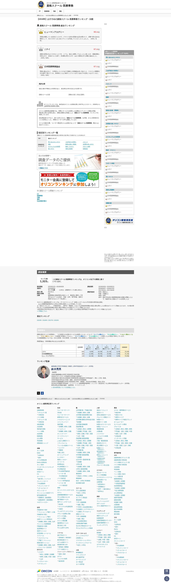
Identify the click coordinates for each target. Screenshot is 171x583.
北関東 (46, 554)
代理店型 (41, 415)
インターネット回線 (120, 438)
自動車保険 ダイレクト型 (122, 457)
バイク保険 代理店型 (120, 464)
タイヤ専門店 (80, 564)
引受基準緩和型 (120, 483)
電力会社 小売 (61, 525)
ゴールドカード (43, 488)
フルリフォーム (43, 538)
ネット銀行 (40, 464)
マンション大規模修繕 (44, 524)
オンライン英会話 (81, 497)
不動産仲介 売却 (42, 510)
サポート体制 (86, 146)
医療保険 (40, 436)
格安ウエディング (102, 515)
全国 (107, 542)
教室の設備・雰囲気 (71, 144)
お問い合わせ (85, 571)
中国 (130, 431)
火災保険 (40, 426)
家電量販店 (79, 552)
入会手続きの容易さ (71, 142)
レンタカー (60, 457)
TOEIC (79, 507)
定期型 (123, 481)
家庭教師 (79, 478)
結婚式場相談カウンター (104, 520)
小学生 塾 (79, 464)
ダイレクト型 (42, 412)
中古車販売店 (61, 469)
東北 (41, 554)
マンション (41, 512)
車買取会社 (60, 464)
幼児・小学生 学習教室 (83, 481)
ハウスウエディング (103, 513)
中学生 (85, 476)
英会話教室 (79, 495)
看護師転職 (100, 429)
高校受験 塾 (79, 426)
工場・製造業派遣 (102, 440)
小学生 (90, 476)
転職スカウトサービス (104, 424)
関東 (109, 535)
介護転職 (99, 431)
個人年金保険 (118, 509)
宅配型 (61, 450)
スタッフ (85, 142)
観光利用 (61, 561)
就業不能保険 (118, 497)
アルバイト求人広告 (103, 465)
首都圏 (40, 521)
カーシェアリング (62, 455)
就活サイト (100, 412)
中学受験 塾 (79, 450)
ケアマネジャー (89, 509)
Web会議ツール (102, 479)
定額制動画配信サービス (65, 495)
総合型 (61, 504)
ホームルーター (119, 422)
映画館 (99, 532)
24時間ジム (79, 538)
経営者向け (101, 484)
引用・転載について (95, 571)
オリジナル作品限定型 (66, 506)
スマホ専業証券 (42, 460)
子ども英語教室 (81, 490)
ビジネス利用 (63, 558)
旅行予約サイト (62, 535)
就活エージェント (102, 410)
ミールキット (61, 429)
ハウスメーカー (43, 561)
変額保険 (117, 511)
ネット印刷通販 (101, 475)
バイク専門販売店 (64, 481)
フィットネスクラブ (82, 535)
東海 (45, 521)
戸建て (49, 512)
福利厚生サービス (62, 523)
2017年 (50, 320)
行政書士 (80, 509)
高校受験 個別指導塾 (82, 438)
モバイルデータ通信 (120, 424)
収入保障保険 (119, 490)
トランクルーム (62, 443)
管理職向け (101, 486)
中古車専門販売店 (64, 471)
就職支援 (85, 149)
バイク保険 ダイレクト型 (122, 462)
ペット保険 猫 (118, 476)
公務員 (79, 511)
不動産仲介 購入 (42, 514)
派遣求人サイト (101, 443)
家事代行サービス (62, 417)
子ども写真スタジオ (63, 497)
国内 (60, 554)
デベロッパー (42, 564)
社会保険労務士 (42, 201)
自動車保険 (40, 410)
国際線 (66, 547)
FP (38, 194)
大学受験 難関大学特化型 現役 (85, 419)
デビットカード (42, 490)
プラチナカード (122, 552)
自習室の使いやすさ (88, 144)
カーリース (60, 462)
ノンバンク (47, 479)
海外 (64, 554)
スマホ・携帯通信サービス (122, 410)
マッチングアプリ (102, 525)
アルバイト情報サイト (104, 417)
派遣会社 (99, 438)
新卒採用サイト (101, 452)
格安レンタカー (62, 459)
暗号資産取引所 (42, 495)
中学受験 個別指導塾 (82, 455)
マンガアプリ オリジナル (65, 511)
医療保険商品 (118, 479)
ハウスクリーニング (63, 419)
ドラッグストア (81, 555)
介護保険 (117, 504)
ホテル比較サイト (62, 542)
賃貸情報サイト (42, 528)
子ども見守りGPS (63, 528)
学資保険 (40, 440)
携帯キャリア (119, 417)
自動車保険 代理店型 (120, 460)
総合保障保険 (118, 507)
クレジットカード (42, 481)
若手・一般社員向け (104, 489)
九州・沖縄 (80, 436)
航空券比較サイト (62, 540)
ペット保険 (40, 431)
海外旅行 (68, 537)
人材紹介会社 (101, 459)
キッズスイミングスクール (83, 542)
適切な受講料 (69, 149)
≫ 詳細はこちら (42, 311)
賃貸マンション (42, 531)
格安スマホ (118, 415)
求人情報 (105, 571)
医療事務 (40, 195)
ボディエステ (101, 503)
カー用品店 (79, 562)
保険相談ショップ (42, 443)
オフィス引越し (62, 516)
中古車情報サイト (62, 466)
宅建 (38, 197)
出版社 (61, 509)
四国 (116, 433)
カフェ (59, 492)
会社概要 (56, 571)
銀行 (39, 457)
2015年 (56, 320)
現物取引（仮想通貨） (45, 497)
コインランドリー (62, 422)
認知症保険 (117, 500)
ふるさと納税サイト (63, 440)
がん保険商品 (118, 493)
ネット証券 (40, 450)
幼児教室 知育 (80, 483)
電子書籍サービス (62, 499)
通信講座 (79, 500)
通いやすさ (51, 149)
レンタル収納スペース (66, 445)
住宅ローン (40, 472)
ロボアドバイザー (42, 502)
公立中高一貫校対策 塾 (83, 459)
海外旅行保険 (41, 429)
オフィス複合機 (62, 520)
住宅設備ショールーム (44, 533)
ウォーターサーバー (63, 410)
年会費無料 (41, 483)
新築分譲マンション (43, 542)
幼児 (78, 493)
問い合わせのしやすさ (54, 142)
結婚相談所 (100, 518)
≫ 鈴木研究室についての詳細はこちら (63, 387)
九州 (53, 521)
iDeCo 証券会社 (42, 462)
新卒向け (101, 491)
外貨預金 (40, 469)
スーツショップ (81, 559)
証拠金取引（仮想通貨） (46, 500)
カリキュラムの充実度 (54, 146)
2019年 (39, 320)
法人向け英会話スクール (83, 526)
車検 (58, 488)
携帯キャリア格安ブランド (123, 419)
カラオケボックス (102, 544)
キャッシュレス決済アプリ (45, 493)
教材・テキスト (70, 146)
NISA (38, 453)
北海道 (79, 429)
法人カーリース (101, 472)
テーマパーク (101, 546)
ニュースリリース (64, 571)
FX (38, 474)
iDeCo (116, 529)
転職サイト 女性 (102, 422)
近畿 (49, 521)
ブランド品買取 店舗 (63, 513)
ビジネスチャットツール (104, 477)
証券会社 (41, 455)
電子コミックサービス (64, 502)
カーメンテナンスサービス (65, 490)
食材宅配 (60, 424)
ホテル (59, 556)
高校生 (79, 476)
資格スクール (80, 514)
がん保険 (40, 438)
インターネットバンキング (45, 467)
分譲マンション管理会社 (44, 519)
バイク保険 (40, 417)
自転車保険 (40, 424)
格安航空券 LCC (62, 544)
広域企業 (118, 436)
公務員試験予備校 (81, 523)
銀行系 (40, 479)
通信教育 (79, 473)
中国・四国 (51, 557)
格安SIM (118, 412)
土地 (53, 512)
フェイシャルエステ (103, 501)
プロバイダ (117, 426)
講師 (49, 144)
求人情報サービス (102, 445)
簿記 (38, 199)
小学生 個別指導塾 (81, 469)
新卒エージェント (102, 455)
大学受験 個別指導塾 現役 (84, 415)
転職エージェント (102, 426)
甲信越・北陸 (87, 431)
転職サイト (100, 419)
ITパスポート (87, 511)
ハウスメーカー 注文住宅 (44, 547)
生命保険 (40, 433)
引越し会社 (60, 452)
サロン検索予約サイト (104, 506)
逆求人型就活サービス (104, 415)
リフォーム (40, 535)
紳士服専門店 (80, 557)
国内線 (61, 547)
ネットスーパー (62, 433)
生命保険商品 (118, 486)
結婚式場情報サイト (103, 523)
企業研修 (99, 482)
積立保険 (117, 514)
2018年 (45, 320)
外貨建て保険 (118, 502)
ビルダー (41, 552)
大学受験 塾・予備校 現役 (84, 410)
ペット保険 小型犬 (119, 474)
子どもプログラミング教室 (84, 528)
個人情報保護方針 (75, 571)
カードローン (41, 476)
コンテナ (61, 448)
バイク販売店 (61, 478)
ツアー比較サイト (62, 549)
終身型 (117, 481)
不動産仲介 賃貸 (42, 526)
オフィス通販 (61, 518)
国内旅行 (61, 537)
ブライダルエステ (102, 499)
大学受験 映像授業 (81, 424)
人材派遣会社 (101, 462)
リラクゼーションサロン (83, 540)
